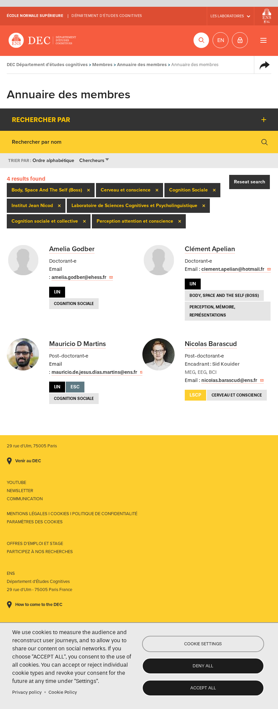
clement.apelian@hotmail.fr (232, 269)
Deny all (203, 666)
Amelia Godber (72, 249)
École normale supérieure (35, 16)
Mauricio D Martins (77, 344)
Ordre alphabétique (53, 160)
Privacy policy (27, 692)
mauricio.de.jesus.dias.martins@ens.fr (94, 372)
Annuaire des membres (142, 64)
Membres (102, 64)
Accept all (203, 688)
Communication (25, 499)
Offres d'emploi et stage (35, 543)
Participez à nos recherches (40, 551)
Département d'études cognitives (107, 16)
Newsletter (20, 490)
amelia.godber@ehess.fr (79, 277)
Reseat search (249, 182)
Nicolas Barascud (211, 344)
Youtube (16, 482)
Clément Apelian (210, 249)
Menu (263, 40)
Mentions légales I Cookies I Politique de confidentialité (72, 513)
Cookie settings (203, 644)
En (220, 40)
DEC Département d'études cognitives (42, 40)
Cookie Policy (62, 692)
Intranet (240, 40)
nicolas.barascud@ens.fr (229, 380)
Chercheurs (94, 160)
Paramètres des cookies (35, 522)
